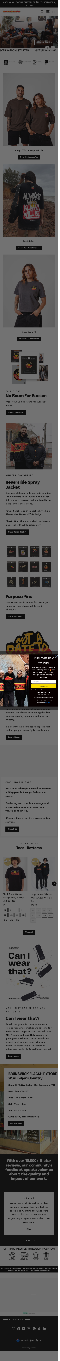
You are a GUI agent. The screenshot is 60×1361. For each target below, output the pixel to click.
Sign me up (43, 686)
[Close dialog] (56, 656)
